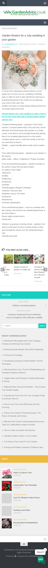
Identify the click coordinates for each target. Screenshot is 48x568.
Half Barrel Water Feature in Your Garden (20, 436)
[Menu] (45, 3)
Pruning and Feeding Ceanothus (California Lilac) (23, 447)
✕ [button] (45, 550)
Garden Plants (19, 482)
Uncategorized (9, 28)
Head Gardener (19, 470)
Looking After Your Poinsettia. (25, 485)
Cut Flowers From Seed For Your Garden (20, 442)
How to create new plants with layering (19, 430)
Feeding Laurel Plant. (21, 510)
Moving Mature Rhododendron (25, 523)
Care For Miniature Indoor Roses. (26, 498)
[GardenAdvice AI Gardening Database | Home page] (24, 13)
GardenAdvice (11, 44)
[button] (42, 561)
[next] (45, 269)
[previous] (2, 269)
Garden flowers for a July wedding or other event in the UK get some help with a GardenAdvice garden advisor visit (24, 117)
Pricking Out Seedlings (13, 355)
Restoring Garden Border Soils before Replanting (23, 349)
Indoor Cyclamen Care (22, 472)
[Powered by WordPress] (15, 556)
